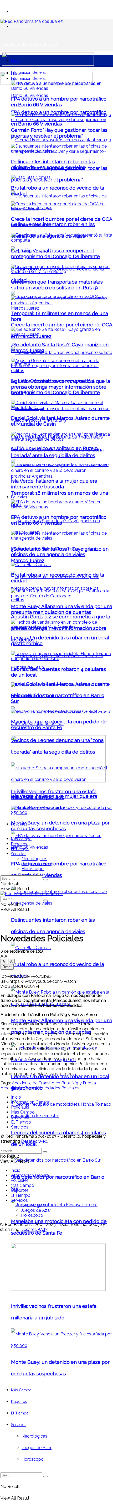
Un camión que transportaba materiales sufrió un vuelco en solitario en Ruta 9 (57, 284)
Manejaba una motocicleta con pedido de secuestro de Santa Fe (59, 724)
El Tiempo (20, 1413)
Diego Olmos (25, 1087)
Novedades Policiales (58, 1087)
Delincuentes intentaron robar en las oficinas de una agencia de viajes (53, 164)
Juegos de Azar (37, 1447)
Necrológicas (34, 1436)
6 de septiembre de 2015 (22, 951)
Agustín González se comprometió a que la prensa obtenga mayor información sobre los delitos (60, 386)
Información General (28, 72)
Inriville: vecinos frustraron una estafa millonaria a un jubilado (53, 794)
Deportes (19, 1401)
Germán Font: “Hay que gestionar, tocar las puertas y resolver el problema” (59, 133)
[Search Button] (45, 1476)
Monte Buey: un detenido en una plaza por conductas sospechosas (60, 825)
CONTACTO (20, 26)
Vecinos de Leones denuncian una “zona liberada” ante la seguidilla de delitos (57, 452)
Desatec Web (34, 1141)
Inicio (15, 61)
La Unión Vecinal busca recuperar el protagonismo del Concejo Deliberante (55, 253)
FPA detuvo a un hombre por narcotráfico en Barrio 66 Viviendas (58, 101)
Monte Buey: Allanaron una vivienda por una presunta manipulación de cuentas (61, 609)
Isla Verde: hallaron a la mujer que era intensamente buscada (54, 483)
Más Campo (21, 1390)
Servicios (18, 1425)
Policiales (19, 497)
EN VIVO (18, 11)
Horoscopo (33, 1459)
